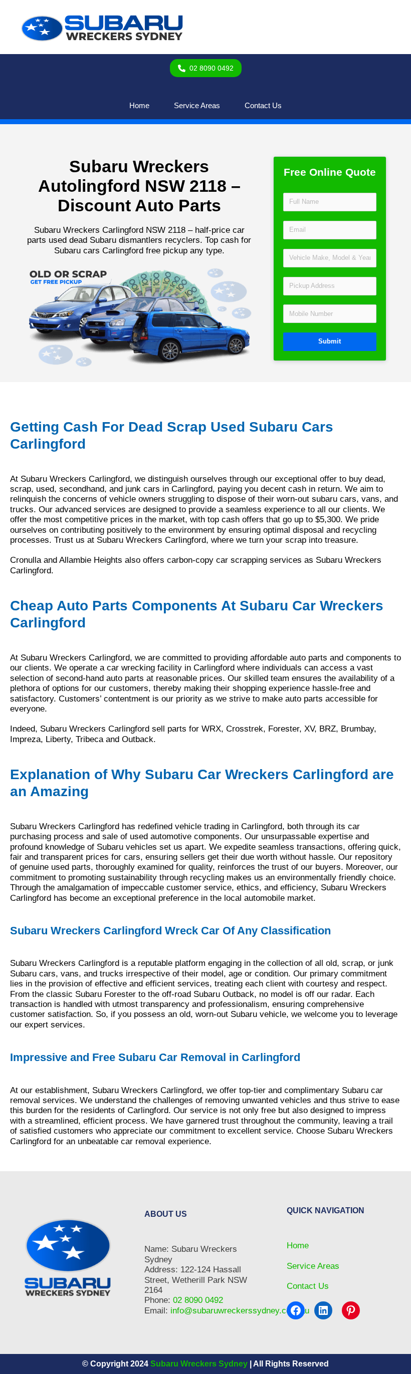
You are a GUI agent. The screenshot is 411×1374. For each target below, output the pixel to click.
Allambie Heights (90, 560)
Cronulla (25, 560)
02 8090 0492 (198, 1300)
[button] (206, 68)
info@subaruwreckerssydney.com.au (239, 1310)
